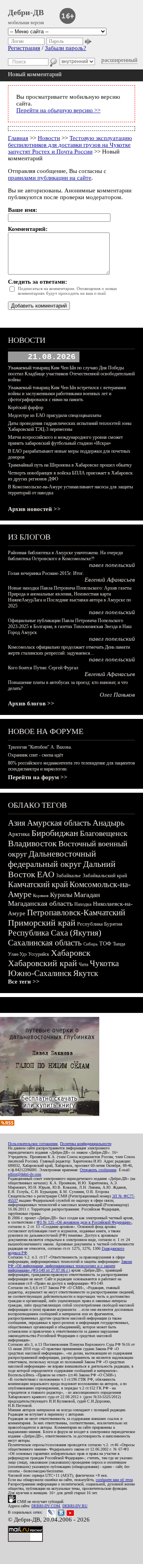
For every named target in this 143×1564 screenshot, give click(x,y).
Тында (119, 944)
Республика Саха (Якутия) (54, 933)
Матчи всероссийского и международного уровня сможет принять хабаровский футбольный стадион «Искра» (65, 440)
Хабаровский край (42, 963)
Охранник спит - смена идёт (35, 755)
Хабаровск (71, 953)
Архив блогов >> (31, 703)
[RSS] (7, 1123)
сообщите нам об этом (114, 1480)
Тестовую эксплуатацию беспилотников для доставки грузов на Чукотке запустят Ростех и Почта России (70, 145)
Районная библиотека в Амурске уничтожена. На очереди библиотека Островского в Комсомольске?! (65, 555)
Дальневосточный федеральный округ (52, 859)
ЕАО (45, 874)
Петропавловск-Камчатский (76, 912)
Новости (49, 138)
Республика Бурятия (99, 924)
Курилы (61, 895)
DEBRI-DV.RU (74, 1506)
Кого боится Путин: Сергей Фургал (43, 668)
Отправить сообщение (98, 1170)
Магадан (87, 895)
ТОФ (105, 944)
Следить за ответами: (37, 282)
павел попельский (112, 565)
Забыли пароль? (65, 48)
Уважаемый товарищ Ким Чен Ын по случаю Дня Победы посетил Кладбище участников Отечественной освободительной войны (71, 373)
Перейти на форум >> (38, 777)
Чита (83, 964)
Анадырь (109, 823)
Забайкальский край (105, 875)
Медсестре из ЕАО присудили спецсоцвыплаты (54, 415)
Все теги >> (24, 981)
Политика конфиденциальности (85, 1143)
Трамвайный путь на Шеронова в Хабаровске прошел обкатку (70, 465)
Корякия (40, 895)
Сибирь (90, 943)
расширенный (119, 60)
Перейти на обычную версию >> (58, 110)
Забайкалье (68, 875)
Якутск (85, 973)
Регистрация (24, 48)
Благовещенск (104, 833)
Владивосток (32, 843)
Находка (82, 904)
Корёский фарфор (25, 407)
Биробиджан (54, 833)
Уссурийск (38, 954)
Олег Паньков (117, 695)
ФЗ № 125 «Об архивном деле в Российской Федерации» (84, 1222)
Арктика (19, 834)
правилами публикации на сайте (49, 178)
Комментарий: (28, 229)
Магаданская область (40, 903)
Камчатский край (38, 884)
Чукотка (104, 963)
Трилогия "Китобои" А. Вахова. (40, 747)
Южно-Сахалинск (40, 973)
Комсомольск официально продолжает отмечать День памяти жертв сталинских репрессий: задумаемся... (69, 650)
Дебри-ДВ (26, 12)
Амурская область (59, 823)
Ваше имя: (22, 210)
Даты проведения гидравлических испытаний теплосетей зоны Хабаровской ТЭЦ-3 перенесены (69, 426)
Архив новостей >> (34, 509)
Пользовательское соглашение (33, 1143)
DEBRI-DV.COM (45, 1506)
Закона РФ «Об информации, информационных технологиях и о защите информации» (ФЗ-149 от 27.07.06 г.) (70, 1265)
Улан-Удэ (17, 954)
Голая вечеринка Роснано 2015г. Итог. (46, 573)
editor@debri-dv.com (24, 1174)
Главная (18, 138)
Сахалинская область (45, 942)
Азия (16, 823)
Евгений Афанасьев (110, 579)
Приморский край (41, 923)
